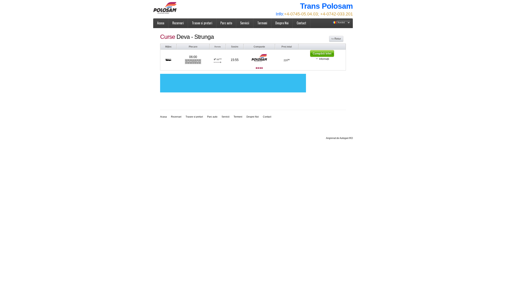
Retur (337, 38)
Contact (301, 23)
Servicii (244, 23)
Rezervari (178, 23)
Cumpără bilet (322, 53)
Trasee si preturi (202, 23)
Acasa (160, 23)
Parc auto (226, 23)
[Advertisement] (233, 83)
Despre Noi (282, 23)
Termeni (262, 23)
